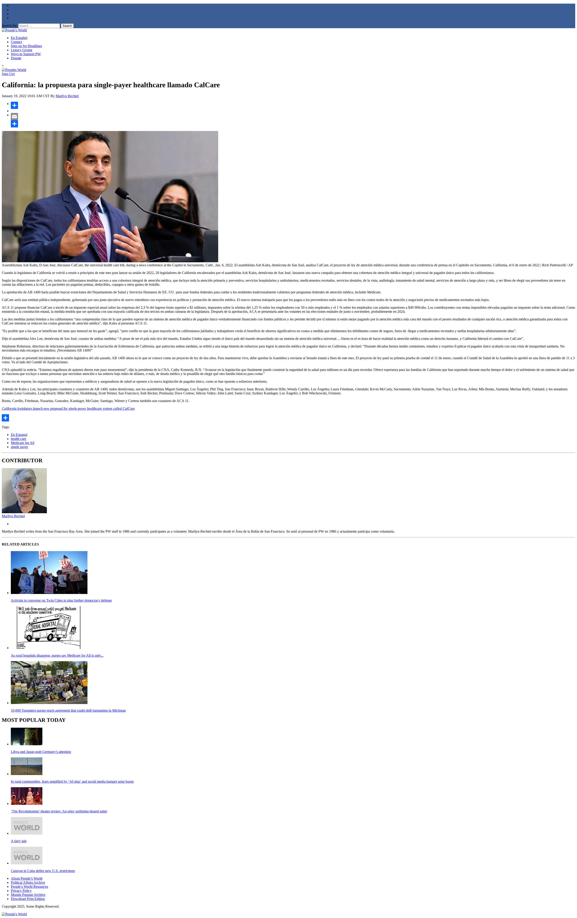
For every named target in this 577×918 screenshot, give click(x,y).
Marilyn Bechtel (67, 96)
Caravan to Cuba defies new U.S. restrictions (43, 871)
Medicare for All (22, 443)
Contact (16, 42)
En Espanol (19, 435)
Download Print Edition (28, 899)
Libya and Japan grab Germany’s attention (41, 752)
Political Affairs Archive (28, 882)
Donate (16, 58)
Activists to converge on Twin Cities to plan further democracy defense (61, 600)
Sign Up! (8, 74)
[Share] (293, 105)
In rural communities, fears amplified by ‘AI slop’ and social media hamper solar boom (72, 781)
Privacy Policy (21, 891)
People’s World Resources (29, 886)
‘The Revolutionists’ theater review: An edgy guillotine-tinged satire (59, 811)
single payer (19, 447)
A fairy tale (19, 841)
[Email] (293, 116)
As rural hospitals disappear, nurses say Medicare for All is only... (57, 655)
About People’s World (26, 878)
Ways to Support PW (26, 54)
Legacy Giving (21, 50)
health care (18, 439)
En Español (19, 38)
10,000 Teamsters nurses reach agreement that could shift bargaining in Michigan (68, 710)
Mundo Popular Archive (28, 895)
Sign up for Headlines (26, 46)
